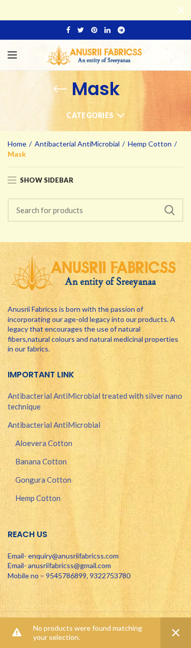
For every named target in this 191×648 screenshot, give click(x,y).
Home (17, 143)
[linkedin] (107, 30)
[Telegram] (121, 30)
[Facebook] (68, 30)
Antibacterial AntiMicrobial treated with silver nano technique (95, 401)
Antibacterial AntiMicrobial (77, 143)
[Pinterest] (94, 30)
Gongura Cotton (43, 479)
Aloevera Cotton (43, 443)
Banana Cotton (41, 461)
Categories (90, 115)
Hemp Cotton (150, 143)
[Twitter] (81, 30)
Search (169, 210)
